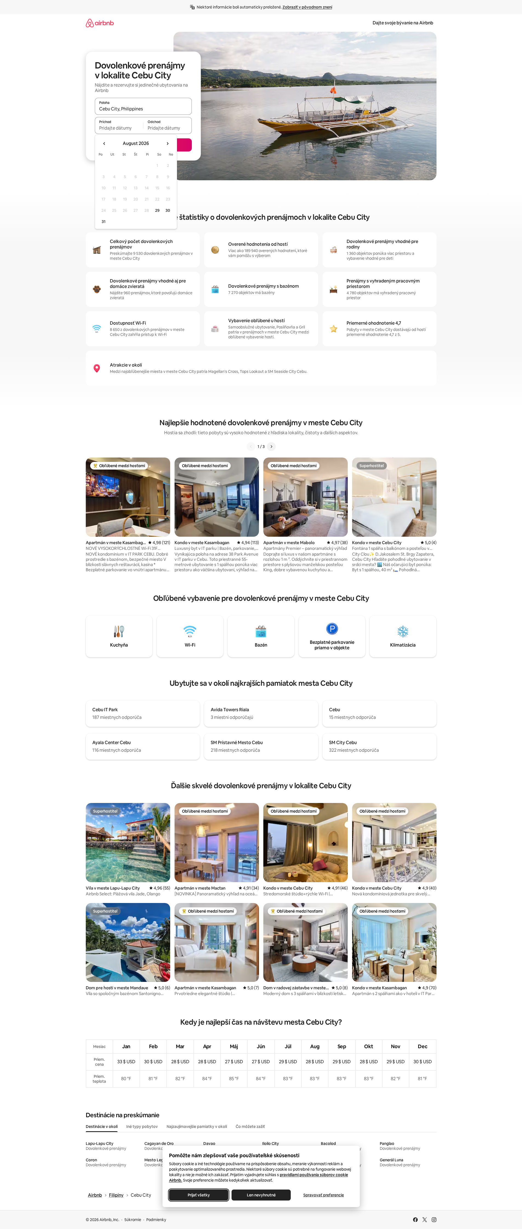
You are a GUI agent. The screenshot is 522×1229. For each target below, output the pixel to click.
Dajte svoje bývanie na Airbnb (403, 23)
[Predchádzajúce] (251, 446)
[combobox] (143, 108)
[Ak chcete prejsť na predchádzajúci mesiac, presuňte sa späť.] (104, 143)
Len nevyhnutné (261, 1195)
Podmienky (156, 1219)
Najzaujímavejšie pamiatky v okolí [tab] (197, 1126)
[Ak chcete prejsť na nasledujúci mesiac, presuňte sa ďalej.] (167, 143)
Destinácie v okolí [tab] (102, 1126)
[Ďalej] (271, 446)
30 (168, 210)
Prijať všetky (198, 1195)
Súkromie (132, 1219)
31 (103, 221)
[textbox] (119, 128)
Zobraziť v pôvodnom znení (307, 7)
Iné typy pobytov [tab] (142, 1126)
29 (157, 210)
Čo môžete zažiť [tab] (250, 1126)
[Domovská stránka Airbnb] (100, 23)
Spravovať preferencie (323, 1195)
